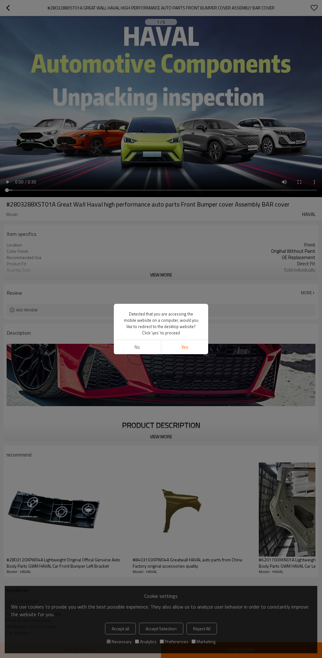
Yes (184, 347)
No (137, 347)
